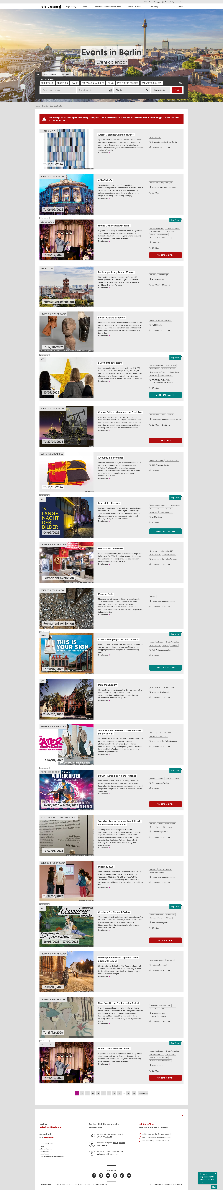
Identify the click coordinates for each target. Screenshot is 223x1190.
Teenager (168, 183)
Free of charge (155, 137)
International (154, 369)
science (170, 415)
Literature (170, 960)
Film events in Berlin (157, 960)
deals (115, 1143)
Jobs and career (45, 1149)
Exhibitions (47, 268)
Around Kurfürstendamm (159, 235)
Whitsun (169, 918)
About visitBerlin (46, 1144)
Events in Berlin (111, 52)
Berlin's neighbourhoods (158, 506)
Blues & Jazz (47, 221)
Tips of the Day (50, 74)
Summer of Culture (156, 231)
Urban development (157, 872)
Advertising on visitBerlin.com (51, 1156)
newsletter (48, 1137)
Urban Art (153, 375)
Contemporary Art (165, 375)
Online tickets (160, 90)
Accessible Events (156, 228)
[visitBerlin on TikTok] (122, 1175)
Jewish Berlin (154, 1009)
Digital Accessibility (82, 1184)
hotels (122, 1143)
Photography (48, 130)
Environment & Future (157, 372)
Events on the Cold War (158, 736)
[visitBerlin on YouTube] (108, 1175)
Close (215, 1174)
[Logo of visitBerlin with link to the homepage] (51, 6)
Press (41, 1146)
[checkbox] (47, 83)
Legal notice (46, 1184)
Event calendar (112, 62)
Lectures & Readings (52, 453)
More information (165, 395)
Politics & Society (156, 183)
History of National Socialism (160, 320)
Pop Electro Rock (50, 772)
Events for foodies (172, 228)
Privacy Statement (62, 1184)
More (181, 83)
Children (165, 645)
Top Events (65, 74)
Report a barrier (100, 1184)
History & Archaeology (53, 313)
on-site (108, 1137)
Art (42, 359)
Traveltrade (44, 1154)
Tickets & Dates (165, 255)
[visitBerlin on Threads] (101, 1175)
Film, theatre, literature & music (59, 817)
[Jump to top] (183, 1116)
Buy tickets (166, 440)
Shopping (174, 645)
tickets (104, 1145)
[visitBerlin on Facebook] (94, 1175)
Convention (44, 1151)
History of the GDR (156, 460)
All (38, 74)
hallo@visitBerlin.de (50, 1127)
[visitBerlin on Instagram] (115, 1175)
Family (44, 635)
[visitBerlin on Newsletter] (129, 1175)
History (152, 275)
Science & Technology (53, 176)
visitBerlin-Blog (146, 1124)
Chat (214, 1187)
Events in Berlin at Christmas (160, 238)
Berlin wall (153, 551)
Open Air (169, 509)
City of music (170, 231)
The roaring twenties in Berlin (160, 1006)
